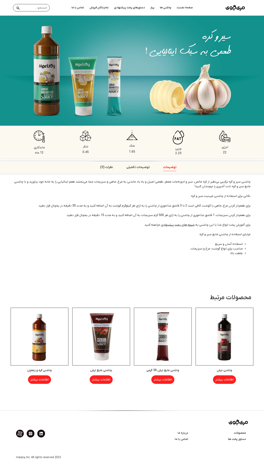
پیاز (152, 7)
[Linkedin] (41, 433)
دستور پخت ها (237, 439)
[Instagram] (30, 433)
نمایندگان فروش (99, 7)
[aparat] (20, 433)
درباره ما (183, 433)
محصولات (240, 433)
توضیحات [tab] (169, 167)
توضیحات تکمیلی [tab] (138, 167)
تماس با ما (78, 7)
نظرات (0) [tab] (106, 167)
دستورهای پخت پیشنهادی (129, 7)
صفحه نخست (185, 7)
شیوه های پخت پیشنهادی (178, 225)
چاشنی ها (165, 7)
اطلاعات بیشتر (224, 380)
